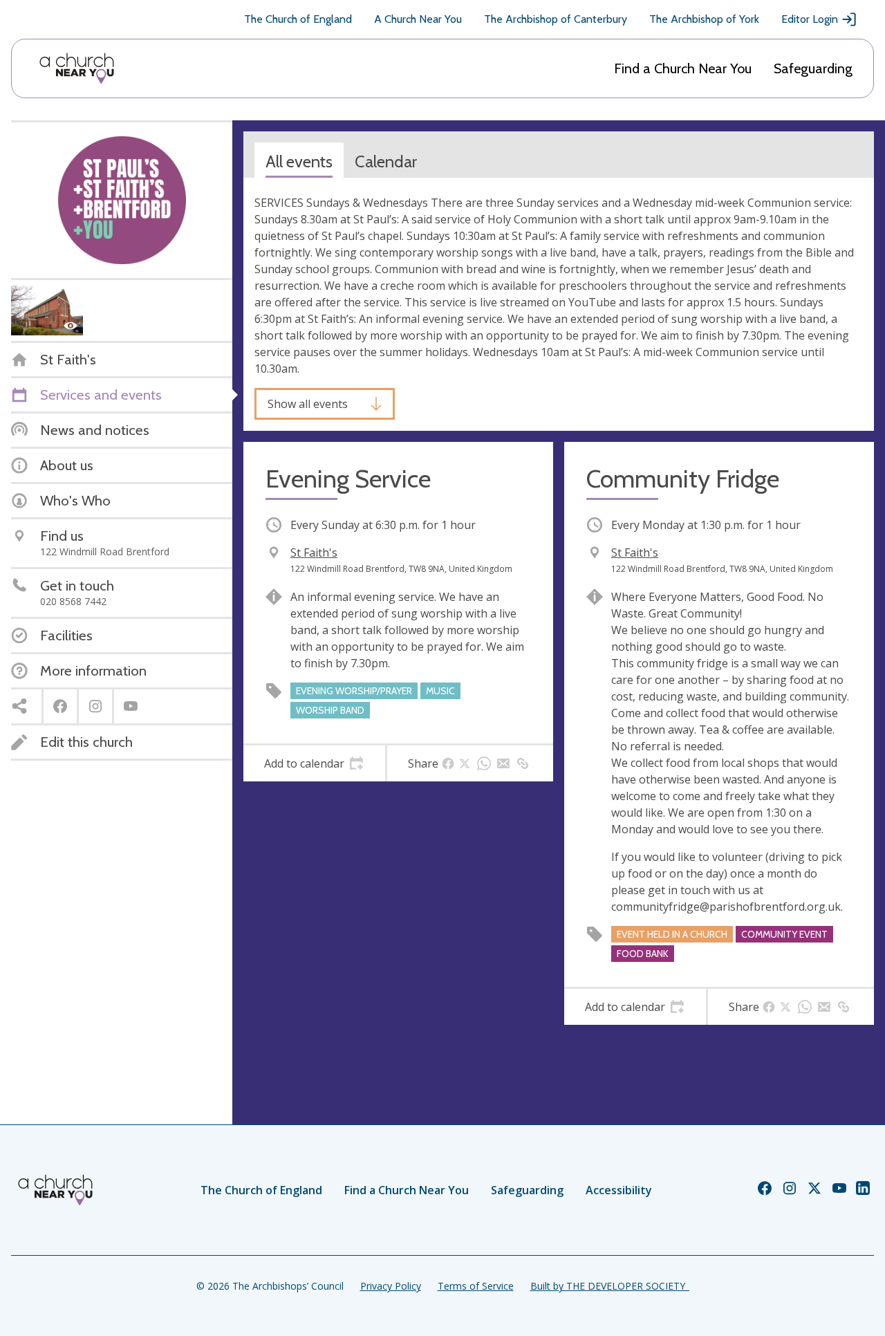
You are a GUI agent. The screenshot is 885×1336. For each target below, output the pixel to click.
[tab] (314, 763)
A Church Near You (418, 19)
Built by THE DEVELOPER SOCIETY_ (609, 1285)
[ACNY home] (76, 68)
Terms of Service (476, 1285)
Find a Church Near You (683, 68)
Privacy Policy (390, 1285)
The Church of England (298, 19)
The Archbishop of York (704, 19)
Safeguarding (813, 68)
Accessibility (619, 1190)
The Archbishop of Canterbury (555, 19)
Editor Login (809, 19)
